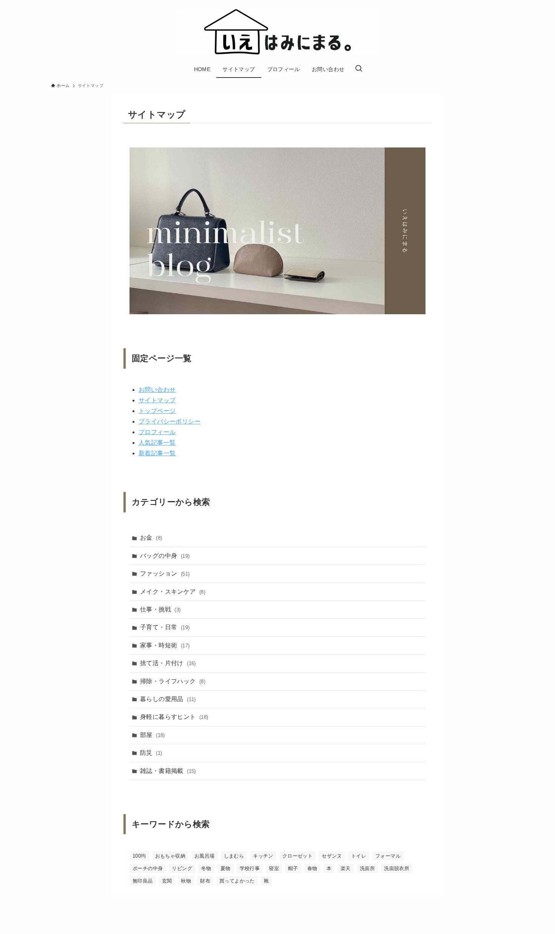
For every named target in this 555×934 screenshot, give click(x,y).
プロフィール (157, 432)
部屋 (152, 735)
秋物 (186, 881)
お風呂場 (204, 856)
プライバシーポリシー (169, 421)
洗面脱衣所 (396, 868)
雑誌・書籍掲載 (168, 771)
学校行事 (250, 868)
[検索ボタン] (358, 69)
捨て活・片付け (168, 663)
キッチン (263, 856)
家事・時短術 (165, 645)
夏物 (225, 868)
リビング (182, 868)
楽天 (346, 868)
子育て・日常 (165, 627)
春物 (312, 868)
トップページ (157, 411)
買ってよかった (237, 881)
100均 (139, 856)
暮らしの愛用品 (168, 699)
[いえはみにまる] (277, 31)
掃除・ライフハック (172, 681)
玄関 (167, 881)
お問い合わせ (157, 389)
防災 (151, 752)
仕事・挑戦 (160, 609)
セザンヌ (332, 856)
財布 (205, 881)
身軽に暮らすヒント (174, 717)
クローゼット (297, 856)
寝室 (274, 868)
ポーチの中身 (148, 868)
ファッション (165, 573)
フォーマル (388, 856)
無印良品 (143, 881)
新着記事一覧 (157, 453)
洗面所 (367, 868)
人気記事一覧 (157, 442)
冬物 (206, 868)
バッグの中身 (165, 555)
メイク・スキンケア (172, 591)
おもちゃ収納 (170, 856)
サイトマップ (157, 400)
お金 (151, 537)
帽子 (293, 868)
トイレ (358, 856)
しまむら (234, 856)
